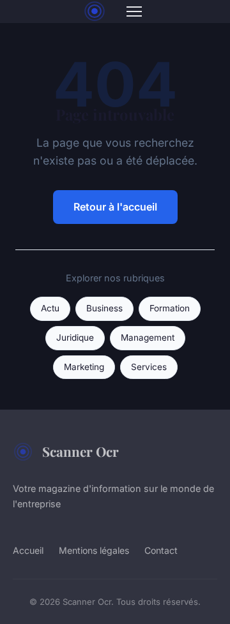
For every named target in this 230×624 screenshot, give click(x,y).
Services (149, 367)
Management (147, 337)
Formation (170, 308)
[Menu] (134, 11)
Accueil (28, 550)
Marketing (84, 367)
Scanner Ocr (80, 451)
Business (104, 308)
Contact (161, 550)
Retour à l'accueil (115, 206)
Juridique (75, 337)
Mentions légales (94, 550)
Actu (50, 308)
